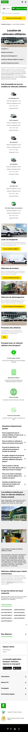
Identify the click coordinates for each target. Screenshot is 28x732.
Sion (14, 503)
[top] (26, 625)
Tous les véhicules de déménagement (13, 306)
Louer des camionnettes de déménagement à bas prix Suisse (7, 609)
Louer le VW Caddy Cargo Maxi (7, 620)
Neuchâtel (3, 503)
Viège (21, 503)
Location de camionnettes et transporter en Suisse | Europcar (7, 618)
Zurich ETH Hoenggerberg (8, 563)
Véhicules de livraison (7, 52)
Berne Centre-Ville (5, 556)
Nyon (8, 503)
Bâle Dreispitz (15, 554)
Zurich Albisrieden (18, 563)
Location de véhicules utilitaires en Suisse (12, 59)
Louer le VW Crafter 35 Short (7, 615)
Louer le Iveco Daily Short (20, 612)
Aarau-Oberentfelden (6, 554)
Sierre (11, 503)
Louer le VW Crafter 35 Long (7, 612)
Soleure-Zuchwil (7, 561)
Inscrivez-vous (10, 582)
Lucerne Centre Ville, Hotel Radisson (9, 558)
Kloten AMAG (21, 557)
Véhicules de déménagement (9, 56)
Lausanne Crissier (20, 501)
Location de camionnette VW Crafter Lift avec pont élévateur (20, 609)
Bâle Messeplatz (22, 554)
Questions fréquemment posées (10, 63)
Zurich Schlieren (19, 564)
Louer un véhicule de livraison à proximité (20, 618)
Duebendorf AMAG (13, 557)
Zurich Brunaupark (22, 561)
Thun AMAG (14, 561)
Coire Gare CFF (4, 557)
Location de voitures (6, 24)
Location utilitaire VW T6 (19, 615)
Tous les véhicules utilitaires (10, 249)
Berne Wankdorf (13, 556)
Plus (4, 337)
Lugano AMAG (14, 565)
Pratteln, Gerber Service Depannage (14, 560)
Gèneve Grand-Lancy (10, 501)
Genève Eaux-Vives (17, 500)
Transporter (4, 48)
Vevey (17, 503)
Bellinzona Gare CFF (5, 565)
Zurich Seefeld (11, 564)
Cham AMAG (21, 556)
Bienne (2, 500)
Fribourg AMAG (8, 500)
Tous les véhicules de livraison (11, 277)
